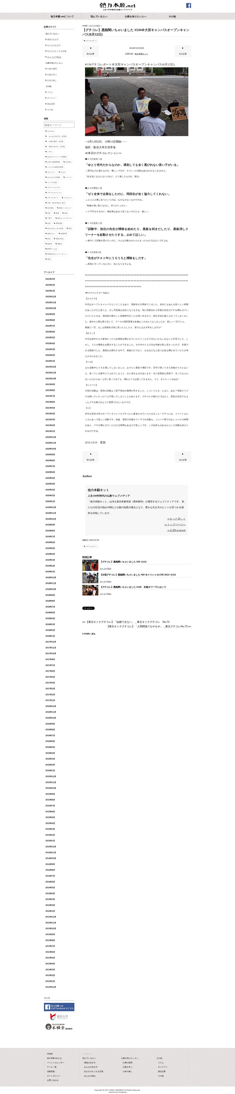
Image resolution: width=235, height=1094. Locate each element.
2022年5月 (50, 337)
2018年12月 (51, 577)
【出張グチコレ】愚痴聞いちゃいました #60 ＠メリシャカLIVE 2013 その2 (138, 574)
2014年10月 (51, 858)
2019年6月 (50, 542)
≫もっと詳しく (176, 518)
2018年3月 (50, 624)
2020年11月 (51, 443)
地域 (65, 213)
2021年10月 (51, 379)
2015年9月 (50, 794)
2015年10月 (51, 788)
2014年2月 (50, 905)
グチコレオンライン (54, 192)
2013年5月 (50, 958)
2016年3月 (50, 759)
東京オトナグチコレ (64, 218)
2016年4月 (50, 753)
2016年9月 (50, 724)
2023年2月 (50, 285)
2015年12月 (51, 776)
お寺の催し (52, 80)
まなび (63, 172)
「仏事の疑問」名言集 (55, 141)
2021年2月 (50, 425)
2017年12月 (51, 642)
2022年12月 (51, 296)
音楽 (49, 259)
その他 (50, 110)
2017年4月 (50, 683)
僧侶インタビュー (65, 208)
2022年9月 (50, 314)
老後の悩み (60, 239)
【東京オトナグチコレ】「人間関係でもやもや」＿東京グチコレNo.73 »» (148, 626)
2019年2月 (50, 566)
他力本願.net (117, 6)
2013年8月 (50, 940)
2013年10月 (51, 928)
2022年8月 (50, 320)
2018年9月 (50, 595)
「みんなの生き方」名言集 (57, 136)
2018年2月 (50, 630)
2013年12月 (51, 917)
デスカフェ (68, 198)
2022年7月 (50, 326)
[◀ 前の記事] (90, 56)
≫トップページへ (175, 524)
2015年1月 (50, 841)
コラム (50, 92)
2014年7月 (50, 876)
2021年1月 (50, 431)
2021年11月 (51, 373)
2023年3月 (50, 279)
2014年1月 (50, 911)
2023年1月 (50, 291)
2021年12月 (51, 367)
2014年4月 (50, 893)
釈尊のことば (52, 249)
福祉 (70, 228)
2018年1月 (50, 636)
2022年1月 (50, 361)
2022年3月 (50, 349)
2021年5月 (50, 408)
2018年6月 (50, 612)
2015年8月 (50, 800)
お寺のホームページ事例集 (57, 157)
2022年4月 (50, 343)
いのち (49, 152)
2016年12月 (51, 706)
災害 (49, 223)
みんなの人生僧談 (53, 177)
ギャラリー (52, 98)
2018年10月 (51, 589)
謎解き (59, 244)
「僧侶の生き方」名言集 (56, 146)
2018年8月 (50, 601)
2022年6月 (50, 332)
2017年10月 (51, 653)
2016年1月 (50, 770)
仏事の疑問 (52, 69)
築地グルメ (51, 233)
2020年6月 (50, 472)
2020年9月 (50, 454)
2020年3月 (50, 490)
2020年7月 (50, 466)
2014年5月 (50, 887)
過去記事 (51, 104)
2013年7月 (50, 946)
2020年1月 (50, 501)
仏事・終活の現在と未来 (56, 203)
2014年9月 (50, 864)
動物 (57, 213)
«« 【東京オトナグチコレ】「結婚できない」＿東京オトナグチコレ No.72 (125, 622)
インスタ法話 (52, 182)
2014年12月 (51, 847)
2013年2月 (50, 975)
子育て (49, 218)
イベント (68, 177)
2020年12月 (51, 437)
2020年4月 (50, 484)
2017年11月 (51, 648)
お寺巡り (68, 162)
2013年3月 (50, 969)
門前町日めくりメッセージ (57, 254)
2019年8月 (50, 531)
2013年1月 (50, 981)
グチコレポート (91, 41)
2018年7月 (50, 607)
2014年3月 (50, 899)
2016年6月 (50, 741)
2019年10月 (51, 519)
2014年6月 (50, 882)
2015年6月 (50, 812)
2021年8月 (50, 390)
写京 (49, 213)
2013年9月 (50, 934)
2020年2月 (50, 495)
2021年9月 (50, 384)
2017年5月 (50, 677)
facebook (188, 5)
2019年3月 (50, 560)
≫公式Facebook (176, 530)
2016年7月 (50, 735)
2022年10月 (51, 308)
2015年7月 (50, 806)
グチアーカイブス (53, 187)
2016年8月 (50, 729)
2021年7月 (50, 396)
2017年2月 (50, 694)
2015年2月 (50, 835)
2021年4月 (50, 414)
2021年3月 (50, 419)
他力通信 (50, 208)
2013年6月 (50, 952)
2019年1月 (50, 572)
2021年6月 (50, 402)
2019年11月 (51, 513)
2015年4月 (50, 823)
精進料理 (64, 233)
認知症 (49, 244)
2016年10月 (51, 718)
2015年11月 (51, 782)
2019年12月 (51, 507)
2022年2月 (50, 355)
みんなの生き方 (54, 45)
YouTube (50, 131)
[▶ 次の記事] (183, 56)
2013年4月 (50, 964)
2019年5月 (50, 548)
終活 (49, 239)
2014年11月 (51, 852)
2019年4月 (50, 554)
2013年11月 (51, 923)
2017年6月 (50, 671)
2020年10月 (51, 449)
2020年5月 (50, 478)
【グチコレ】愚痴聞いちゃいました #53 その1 (123, 561)
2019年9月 (50, 525)
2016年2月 (50, 765)
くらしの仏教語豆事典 (55, 167)
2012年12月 (51, 987)
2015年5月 (50, 817)
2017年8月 (50, 659)
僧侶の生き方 (53, 39)
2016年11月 (51, 712)
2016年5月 (50, 747)
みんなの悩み (95, 26)
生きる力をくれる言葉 (56, 51)
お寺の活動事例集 (53, 162)
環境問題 (59, 223)
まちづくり (51, 172)
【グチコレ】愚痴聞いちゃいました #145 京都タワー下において (133, 587)
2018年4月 (50, 618)
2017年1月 (50, 700)
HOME (85, 26)
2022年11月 (51, 302)
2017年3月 (50, 689)
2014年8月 (50, 870)
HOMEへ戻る (89, 634)
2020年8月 (50, 460)
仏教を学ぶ (52, 75)
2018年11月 (51, 583)
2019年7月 (50, 536)
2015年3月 (50, 829)
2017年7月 (50, 665)
